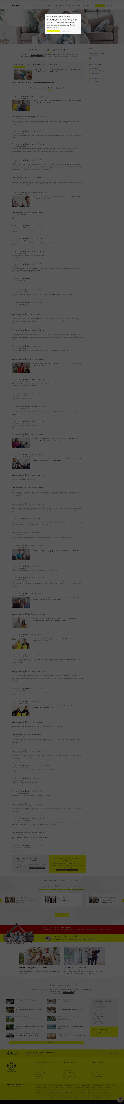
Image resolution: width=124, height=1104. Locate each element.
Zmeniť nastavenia (66, 31)
